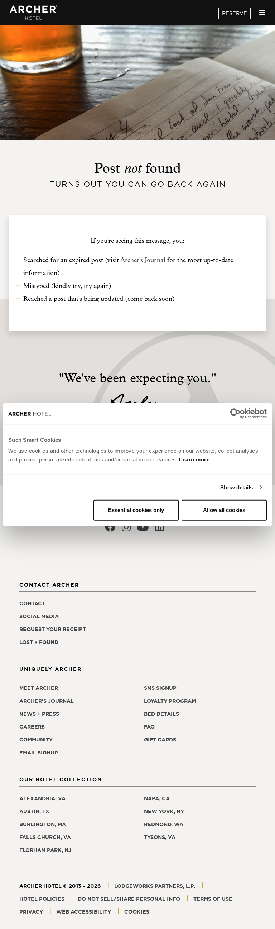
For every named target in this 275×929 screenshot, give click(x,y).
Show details (236, 487)
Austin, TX (34, 811)
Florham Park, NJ (45, 850)
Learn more (194, 459)
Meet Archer (38, 688)
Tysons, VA (159, 837)
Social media (39, 616)
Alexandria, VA (42, 798)
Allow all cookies (224, 510)
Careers (32, 726)
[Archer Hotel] (33, 13)
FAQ (149, 726)
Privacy (31, 911)
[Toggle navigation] (262, 12)
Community (36, 739)
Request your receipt (52, 629)
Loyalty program (170, 701)
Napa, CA (157, 798)
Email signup (38, 752)
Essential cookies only (136, 510)
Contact (32, 603)
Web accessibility (83, 911)
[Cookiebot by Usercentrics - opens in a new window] (235, 413)
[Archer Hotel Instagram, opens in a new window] (126, 529)
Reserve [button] (234, 13)
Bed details (161, 713)
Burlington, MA (42, 824)
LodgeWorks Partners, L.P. (154, 886)
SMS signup (160, 688)
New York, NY (164, 811)
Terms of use (212, 898)
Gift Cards (160, 739)
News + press (39, 713)
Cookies (136, 911)
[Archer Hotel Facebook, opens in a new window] (110, 529)
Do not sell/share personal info (129, 898)
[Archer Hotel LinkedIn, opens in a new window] (159, 529)
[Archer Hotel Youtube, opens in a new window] (143, 529)
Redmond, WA (163, 824)
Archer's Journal (142, 260)
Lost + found (38, 642)
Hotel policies (41, 898)
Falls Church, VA (45, 837)
